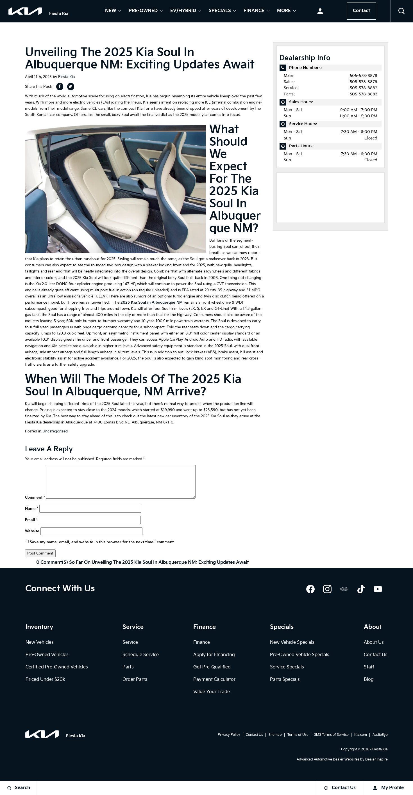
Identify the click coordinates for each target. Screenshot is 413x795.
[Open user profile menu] (320, 11)
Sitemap (275, 735)
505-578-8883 (363, 94)
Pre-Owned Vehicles (47, 654)
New (110, 11)
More (284, 11)
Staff (369, 667)
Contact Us (375, 654)
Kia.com (360, 735)
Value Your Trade (211, 692)
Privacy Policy (229, 735)
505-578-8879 (363, 75)
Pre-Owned (143, 11)
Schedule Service (140, 654)
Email (31, 520)
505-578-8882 (363, 88)
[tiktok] (361, 589)
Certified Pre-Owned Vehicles (57, 667)
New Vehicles (40, 642)
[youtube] (378, 589)
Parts (128, 667)
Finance (254, 11)
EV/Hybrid (183, 11)
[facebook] (310, 589)
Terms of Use (297, 735)
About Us (374, 642)
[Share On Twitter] (70, 86)
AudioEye (380, 735)
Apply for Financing (214, 654)
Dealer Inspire (376, 759)
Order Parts (134, 679)
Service (130, 642)
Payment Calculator (214, 679)
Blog (369, 679)
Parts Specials (285, 679)
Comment (35, 497)
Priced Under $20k (45, 679)
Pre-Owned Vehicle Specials (299, 654)
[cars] (344, 589)
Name (31, 509)
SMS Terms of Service (331, 735)
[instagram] (327, 589)
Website (32, 531)
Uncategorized (55, 431)
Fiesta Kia (66, 77)
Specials (220, 11)
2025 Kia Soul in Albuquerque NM (152, 302)
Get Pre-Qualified (212, 667)
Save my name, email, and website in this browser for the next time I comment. (102, 542)
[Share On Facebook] (59, 86)
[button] (402, 11)
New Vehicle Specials (292, 642)
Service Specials (287, 667)
